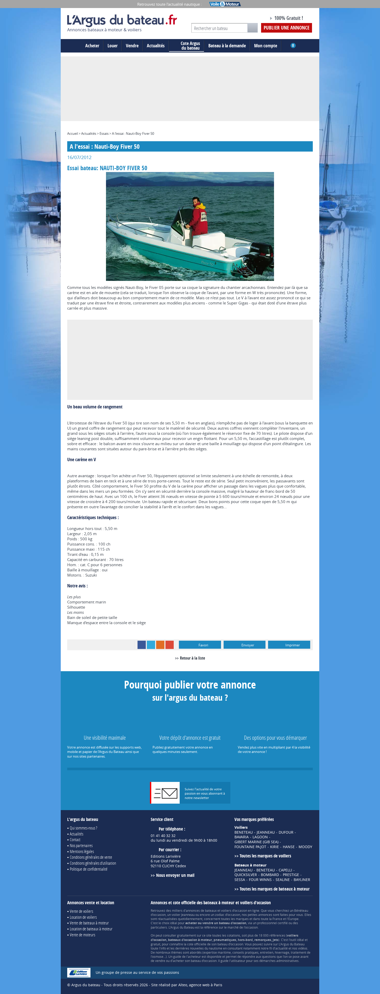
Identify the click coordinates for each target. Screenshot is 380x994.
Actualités (156, 45)
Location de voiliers (83, 917)
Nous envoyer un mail (175, 875)
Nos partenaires (81, 845)
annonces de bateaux (201, 910)
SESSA (239, 879)
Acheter (92, 45)
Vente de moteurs (82, 935)
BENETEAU (243, 832)
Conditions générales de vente (91, 857)
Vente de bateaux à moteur (89, 923)
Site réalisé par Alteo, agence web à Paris (186, 984)
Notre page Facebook (255, 18)
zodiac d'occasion (227, 915)
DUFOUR (286, 832)
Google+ (169, 645)
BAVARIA (241, 837)
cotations (233, 935)
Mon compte (265, 45)
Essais (104, 133)
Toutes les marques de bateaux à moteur (275, 889)
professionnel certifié (272, 923)
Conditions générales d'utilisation (93, 863)
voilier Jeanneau (183, 915)
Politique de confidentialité (89, 869)
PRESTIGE (291, 874)
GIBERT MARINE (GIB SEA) (256, 842)
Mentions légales (82, 851)
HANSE (289, 846)
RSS (160, 645)
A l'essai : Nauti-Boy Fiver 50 (133, 133)
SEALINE (283, 879)
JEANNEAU (266, 832)
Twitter (151, 645)
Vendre (132, 45)
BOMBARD (270, 874)
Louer (113, 45)
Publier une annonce (286, 27)
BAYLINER (302, 879)
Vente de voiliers (81, 911)
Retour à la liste (192, 658)
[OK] (252, 28)
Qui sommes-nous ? (83, 828)
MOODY (305, 846)
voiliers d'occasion (234, 910)
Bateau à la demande (227, 45)
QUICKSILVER (245, 874)
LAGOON (260, 837)
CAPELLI (285, 870)
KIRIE (274, 846)
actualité (281, 948)
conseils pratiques (245, 952)
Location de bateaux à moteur (91, 929)
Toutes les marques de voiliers (265, 856)
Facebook (142, 645)
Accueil (72, 133)
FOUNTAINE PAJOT (250, 846)
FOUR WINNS (260, 879)
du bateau (190, 45)
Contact (75, 839)
